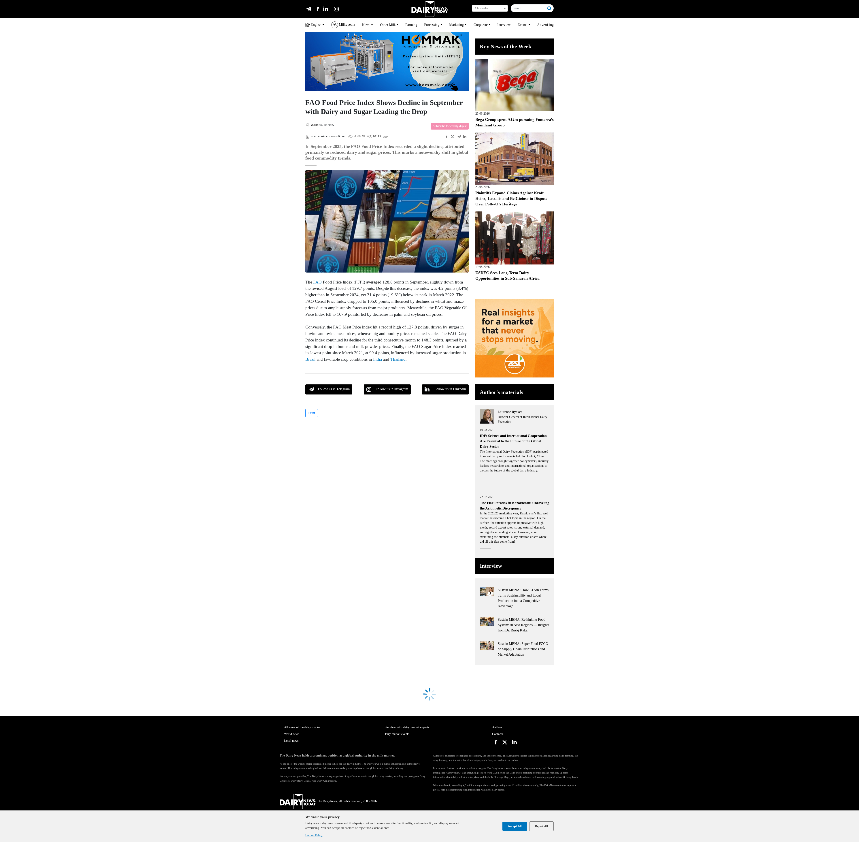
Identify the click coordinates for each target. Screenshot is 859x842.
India (377, 359)
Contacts (497, 734)
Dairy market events (396, 734)
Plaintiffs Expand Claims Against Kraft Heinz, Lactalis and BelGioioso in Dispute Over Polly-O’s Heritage (511, 198)
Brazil (310, 359)
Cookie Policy (314, 835)
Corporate (481, 25)
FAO (317, 282)
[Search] (549, 8)
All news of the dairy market (302, 727)
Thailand (398, 359)
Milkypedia (346, 24)
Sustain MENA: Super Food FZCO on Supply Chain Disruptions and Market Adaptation (523, 649)
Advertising (545, 25)
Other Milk (388, 25)
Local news (291, 740)
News (366, 25)
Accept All (515, 826)
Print (311, 413)
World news (291, 734)
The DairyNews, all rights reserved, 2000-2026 (347, 801)
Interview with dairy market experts (406, 727)
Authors (497, 727)
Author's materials (501, 392)
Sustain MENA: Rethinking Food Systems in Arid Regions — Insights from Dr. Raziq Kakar (523, 625)
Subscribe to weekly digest (450, 126)
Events (522, 25)
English (315, 25)
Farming (411, 25)
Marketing (456, 25)
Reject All (541, 826)
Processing (431, 25)
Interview (504, 25)
